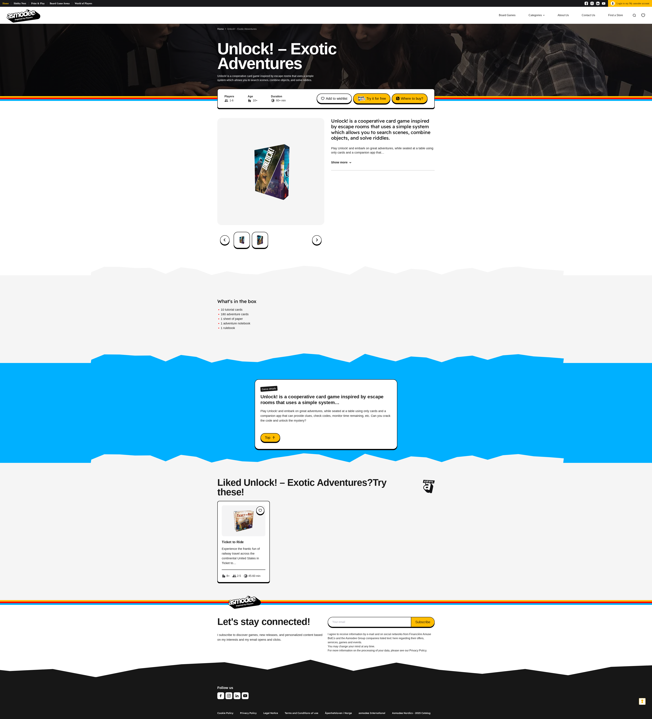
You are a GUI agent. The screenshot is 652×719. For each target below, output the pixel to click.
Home (6, 3)
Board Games (507, 15)
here (395, 638)
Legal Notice (270, 713)
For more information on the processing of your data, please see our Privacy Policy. (377, 650)
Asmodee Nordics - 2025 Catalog (411, 713)
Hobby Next (20, 3)
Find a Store (615, 15)
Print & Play (38, 3)
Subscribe (422, 622)
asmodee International (372, 713)
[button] (242, 240)
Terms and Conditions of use (301, 713)
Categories (535, 15)
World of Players (83, 3)
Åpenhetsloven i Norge (338, 713)
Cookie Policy (225, 713)
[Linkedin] (598, 3)
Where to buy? (412, 98)
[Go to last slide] (225, 240)
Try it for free (376, 98)
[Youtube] (603, 3)
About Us (563, 15)
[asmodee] (23, 15)
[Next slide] (317, 240)
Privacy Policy (248, 713)
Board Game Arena (60, 3)
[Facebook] (586, 3)
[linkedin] (237, 695)
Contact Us (588, 15)
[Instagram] (592, 3)
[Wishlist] (643, 15)
